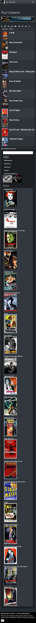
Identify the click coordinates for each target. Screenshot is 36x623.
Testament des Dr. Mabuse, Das (13, 461)
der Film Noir (10, 2)
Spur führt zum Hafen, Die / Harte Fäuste (15, 566)
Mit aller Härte (15, 91)
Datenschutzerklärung (10, 173)
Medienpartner (8, 160)
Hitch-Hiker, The (8, 439)
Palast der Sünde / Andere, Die (13, 546)
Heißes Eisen (8, 587)
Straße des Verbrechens (11, 524)
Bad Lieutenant (15, 42)
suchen (6, 157)
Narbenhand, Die (9, 376)
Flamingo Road (8, 189)
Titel (10, 29)
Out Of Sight (14, 110)
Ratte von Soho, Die (10, 397)
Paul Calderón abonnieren (8, 148)
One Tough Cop (15, 100)
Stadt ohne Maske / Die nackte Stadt (14, 481)
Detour (6, 313)
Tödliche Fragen (16, 139)
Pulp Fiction (14, 120)
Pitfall (6, 502)
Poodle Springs (8, 251)
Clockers (13, 52)
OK (2, 620)
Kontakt (6, 170)
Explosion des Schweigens (12, 292)
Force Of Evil (8, 335)
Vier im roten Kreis (9, 209)
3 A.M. (12, 32)
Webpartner (7, 164)
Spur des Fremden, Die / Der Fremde (14, 230)
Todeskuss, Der (8, 272)
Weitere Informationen (29, 617)
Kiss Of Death (15, 81)
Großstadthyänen (9, 418)
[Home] (3, 2)
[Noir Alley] (17, 179)
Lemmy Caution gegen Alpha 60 (13, 356)
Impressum (7, 167)
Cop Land (13, 61)
